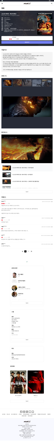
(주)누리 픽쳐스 (15, 359)
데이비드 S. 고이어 (16, 327)
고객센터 (20, 414)
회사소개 (8, 414)
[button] (49, 83)
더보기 (27, 191)
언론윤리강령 (24, 415)
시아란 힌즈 (25, 30)
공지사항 (3, 414)
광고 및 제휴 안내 (14, 414)
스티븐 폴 (14, 323)
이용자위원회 (30, 415)
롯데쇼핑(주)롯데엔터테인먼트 (18, 355)
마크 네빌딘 (6, 28)
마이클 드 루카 (15, 321)
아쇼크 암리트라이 (16, 318)
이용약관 (48, 414)
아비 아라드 (14, 320)
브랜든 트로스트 (15, 331)
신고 (52, 201)
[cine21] (27, 3)
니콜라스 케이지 (7, 30)
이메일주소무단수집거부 (41, 414)
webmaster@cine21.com (28, 436)
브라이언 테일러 (13, 28)
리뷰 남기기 (27, 42)
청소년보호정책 (33, 414)
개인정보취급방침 (26, 414)
